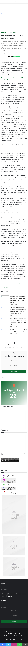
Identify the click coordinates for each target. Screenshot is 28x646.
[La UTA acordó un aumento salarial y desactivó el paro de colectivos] (5, 331)
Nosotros (3, 600)
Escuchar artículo (12, 32)
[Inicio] (14, 1)
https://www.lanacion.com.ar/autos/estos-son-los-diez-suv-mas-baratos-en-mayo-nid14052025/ (13, 286)
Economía (10, 596)
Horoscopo (14, 493)
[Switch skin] (26, 2)
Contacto (3, 607)
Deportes (4, 596)
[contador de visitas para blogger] (10, 461)
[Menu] (2, 2)
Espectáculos (11, 593)
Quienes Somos (10, 635)
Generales (4, 32)
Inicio (4, 635)
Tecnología (18, 593)
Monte (24, 593)
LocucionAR (17, 633)
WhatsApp (17, 56)
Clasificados (17, 635)
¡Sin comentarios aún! (14, 345)
